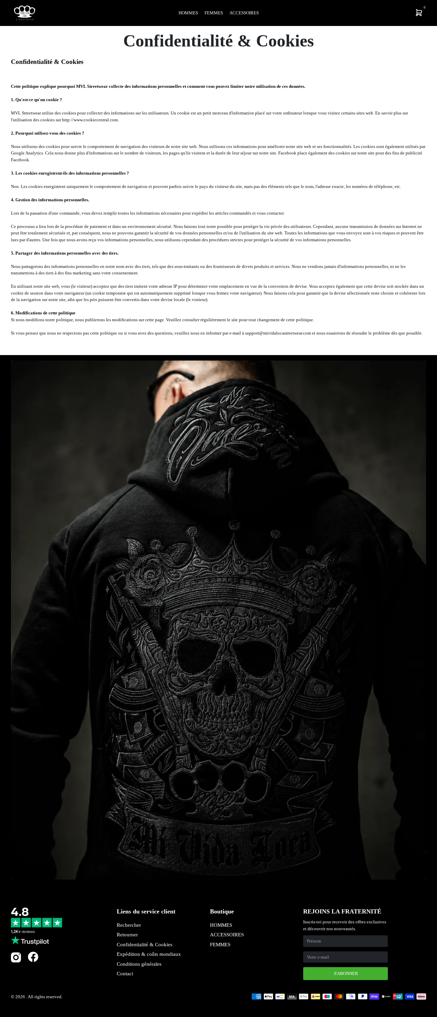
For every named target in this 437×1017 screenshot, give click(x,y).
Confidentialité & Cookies (144, 944)
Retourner (127, 934)
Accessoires (244, 12)
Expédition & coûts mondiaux (149, 954)
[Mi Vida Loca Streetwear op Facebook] (33, 956)
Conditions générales (139, 964)
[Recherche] (374, 12)
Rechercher (129, 925)
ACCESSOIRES (227, 934)
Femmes (214, 12)
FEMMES (220, 944)
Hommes (188, 12)
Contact (125, 973)
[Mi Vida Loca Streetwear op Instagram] (16, 961)
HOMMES (221, 925)
